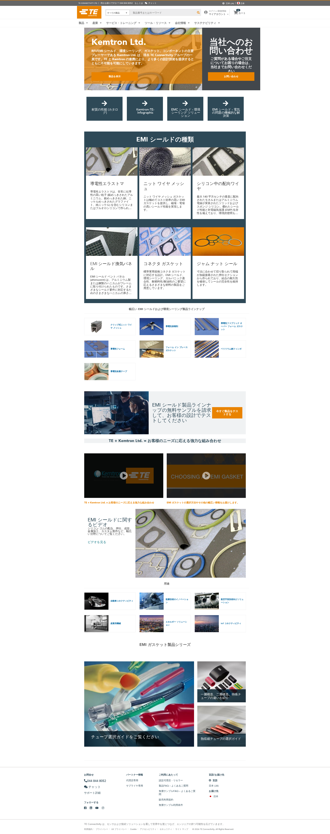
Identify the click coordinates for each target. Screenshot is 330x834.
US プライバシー (119, 829)
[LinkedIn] (92, 808)
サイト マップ (181, 829)
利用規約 (88, 829)
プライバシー (102, 829)
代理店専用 (132, 780)
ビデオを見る (97, 542)
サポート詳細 (92, 793)
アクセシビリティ (148, 829)
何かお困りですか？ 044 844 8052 (117, 3)
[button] (124, 475)
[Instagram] (104, 808)
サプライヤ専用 (134, 785)
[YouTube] (98, 808)
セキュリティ (166, 829)
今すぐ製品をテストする (227, 413)
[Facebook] (87, 808)
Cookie (133, 829)
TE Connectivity (89, 12)
